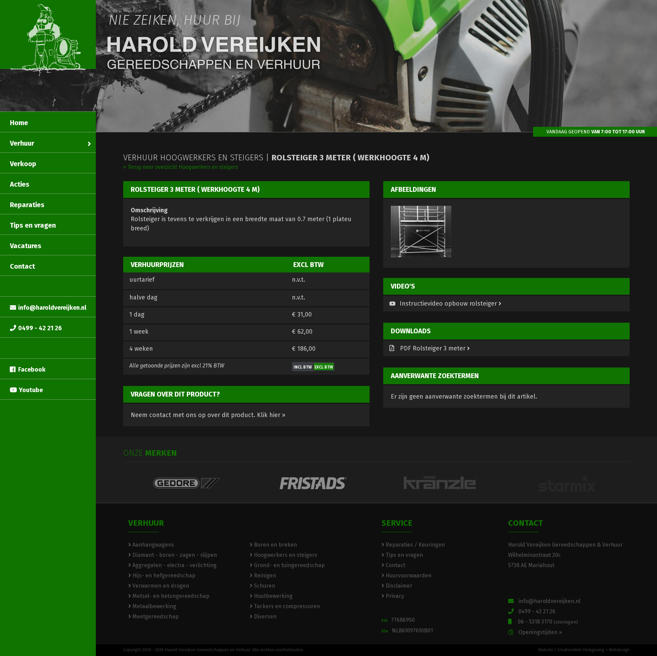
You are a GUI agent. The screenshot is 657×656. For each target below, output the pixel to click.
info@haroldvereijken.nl (52, 307)
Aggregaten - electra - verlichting (174, 565)
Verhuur (22, 143)
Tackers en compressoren (286, 606)
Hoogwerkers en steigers (285, 555)
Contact (22, 266)
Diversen (264, 616)
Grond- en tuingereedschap (289, 565)
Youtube (31, 390)
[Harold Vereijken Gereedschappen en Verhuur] (48, 40)
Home (19, 123)
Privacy (394, 596)
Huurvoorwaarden (407, 575)
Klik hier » (271, 415)
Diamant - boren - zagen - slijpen (174, 555)
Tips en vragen (33, 225)
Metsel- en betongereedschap (170, 596)
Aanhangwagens (152, 544)
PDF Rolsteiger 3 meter (431, 348)
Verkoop (23, 164)
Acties (19, 184)
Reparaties (27, 205)
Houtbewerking (273, 596)
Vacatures (25, 246)
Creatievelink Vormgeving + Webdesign (593, 649)
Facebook (32, 369)
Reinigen (264, 575)
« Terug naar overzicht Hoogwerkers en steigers (180, 167)
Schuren (264, 586)
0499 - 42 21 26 (40, 328)
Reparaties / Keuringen (414, 544)
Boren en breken (275, 544)
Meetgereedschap (155, 616)
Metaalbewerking (153, 606)
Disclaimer (398, 586)
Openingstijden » (539, 632)
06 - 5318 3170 (546, 621)
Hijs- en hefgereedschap (163, 575)
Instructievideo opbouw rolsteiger (448, 303)
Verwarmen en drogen (160, 586)
